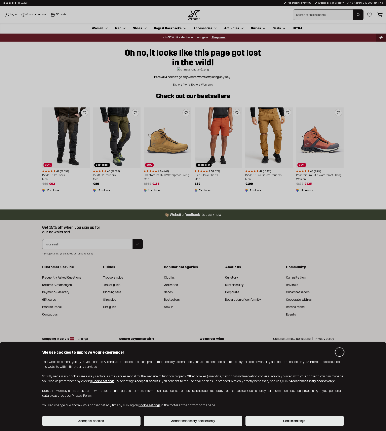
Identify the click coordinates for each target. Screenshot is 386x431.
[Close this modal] (339, 352)
